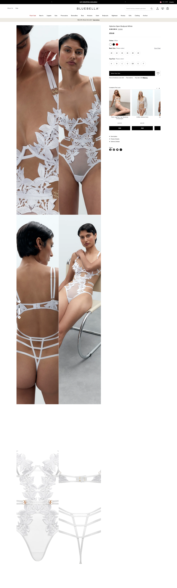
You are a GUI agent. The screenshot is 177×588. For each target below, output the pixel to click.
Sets (56, 15)
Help (16, 8)
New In (41, 15)
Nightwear (114, 15)
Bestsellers (74, 15)
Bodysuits (105, 15)
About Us (10, 8)
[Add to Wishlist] (158, 73)
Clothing (137, 15)
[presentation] (159, 89)
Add (119, 128)
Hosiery (123, 15)
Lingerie (49, 15)
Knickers (89, 15)
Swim (97, 15)
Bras (82, 15)
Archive (145, 15)
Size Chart (157, 48)
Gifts (130, 15)
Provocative (64, 15)
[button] (125, 2)
